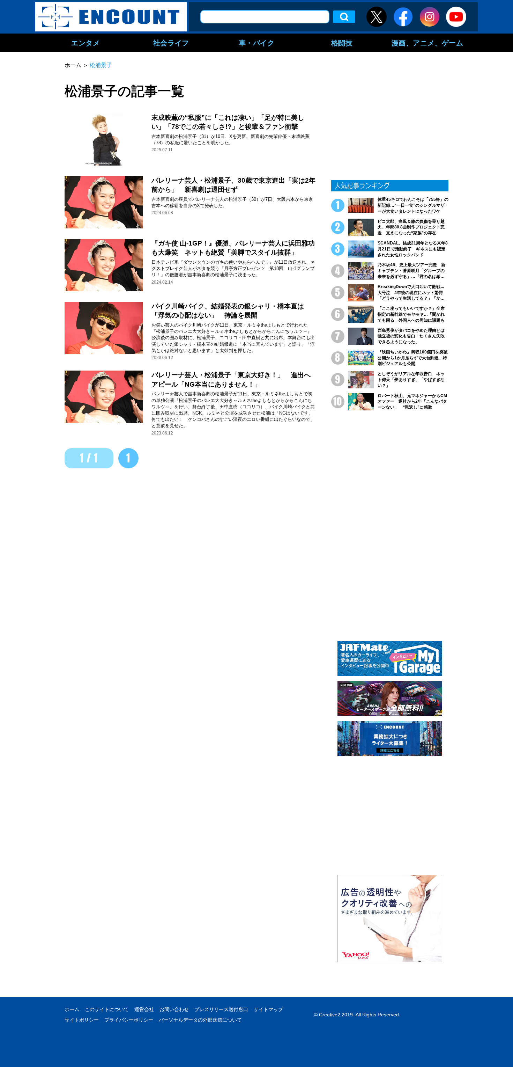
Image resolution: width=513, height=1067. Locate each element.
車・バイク (257, 42)
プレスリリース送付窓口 (221, 1009)
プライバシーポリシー (128, 1019)
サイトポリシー (82, 1019)
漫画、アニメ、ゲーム (427, 42)
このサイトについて (107, 1009)
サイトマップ (268, 1009)
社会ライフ (171, 42)
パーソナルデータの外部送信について (200, 1019)
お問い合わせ (174, 1009)
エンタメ (85, 42)
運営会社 (144, 1009)
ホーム (72, 1009)
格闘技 (342, 42)
